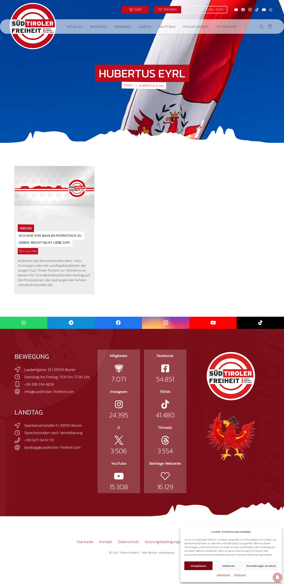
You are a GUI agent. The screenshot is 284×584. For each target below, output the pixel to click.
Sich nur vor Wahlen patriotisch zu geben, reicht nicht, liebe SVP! (50, 239)
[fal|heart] (165, 476)
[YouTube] (263, 9)
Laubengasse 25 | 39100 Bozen (50, 369)
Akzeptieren (198, 566)
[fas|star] (118, 368)
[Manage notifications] (277, 577)
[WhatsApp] (270, 9)
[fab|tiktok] (165, 404)
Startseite (85, 542)
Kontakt (105, 542)
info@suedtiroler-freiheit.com (49, 391)
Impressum (240, 575)
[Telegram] (71, 323)
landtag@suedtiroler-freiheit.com (52, 447)
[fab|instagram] (119, 404)
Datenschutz (223, 575)
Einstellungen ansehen (261, 566)
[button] (85, 26)
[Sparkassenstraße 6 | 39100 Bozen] (19, 425)
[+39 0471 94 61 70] (19, 440)
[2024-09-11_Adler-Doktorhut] (231, 436)
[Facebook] (243, 9)
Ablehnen (228, 566)
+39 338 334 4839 (39, 384)
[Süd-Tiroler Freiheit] (231, 376)
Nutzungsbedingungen (164, 542)
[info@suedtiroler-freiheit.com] (19, 391)
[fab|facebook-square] (165, 368)
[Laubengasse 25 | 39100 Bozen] (19, 369)
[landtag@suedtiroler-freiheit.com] (19, 447)
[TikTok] (256, 9)
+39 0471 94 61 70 (39, 440)
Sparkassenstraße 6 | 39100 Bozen (53, 425)
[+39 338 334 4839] (19, 384)
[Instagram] (250, 9)
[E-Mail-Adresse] (236, 9)
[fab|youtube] (119, 476)
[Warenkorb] (270, 26)
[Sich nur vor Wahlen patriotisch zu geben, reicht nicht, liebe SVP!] (54, 192)
